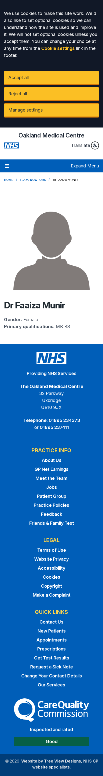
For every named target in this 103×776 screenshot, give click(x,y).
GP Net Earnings (51, 469)
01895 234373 (64, 420)
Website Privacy (51, 559)
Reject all (17, 93)
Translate (80, 145)
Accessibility (51, 568)
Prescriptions (51, 648)
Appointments (51, 640)
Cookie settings (58, 48)
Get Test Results (51, 657)
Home (8, 180)
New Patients (52, 631)
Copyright (51, 586)
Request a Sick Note (51, 666)
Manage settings (25, 110)
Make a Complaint (51, 595)
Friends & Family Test (51, 523)
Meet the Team (52, 478)
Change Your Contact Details (51, 675)
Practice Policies (51, 505)
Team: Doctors (32, 180)
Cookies (51, 577)
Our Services (51, 684)
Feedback (51, 514)
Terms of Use (51, 550)
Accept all (18, 77)
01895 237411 (54, 427)
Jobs (51, 487)
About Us (52, 460)
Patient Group (51, 496)
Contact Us (52, 622)
